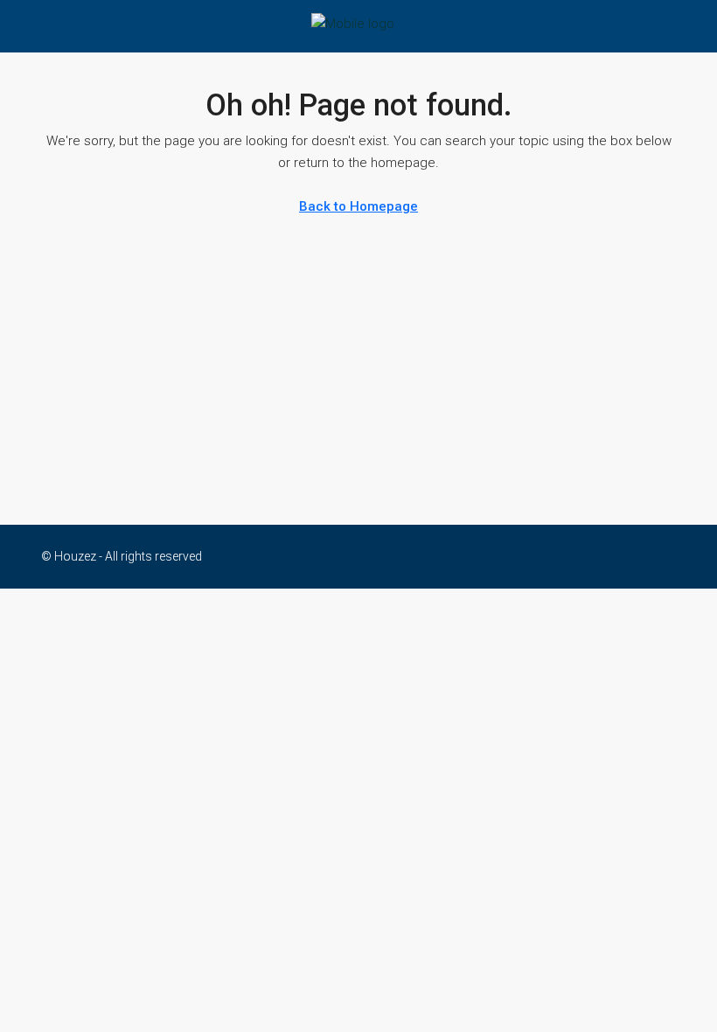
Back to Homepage (358, 206)
